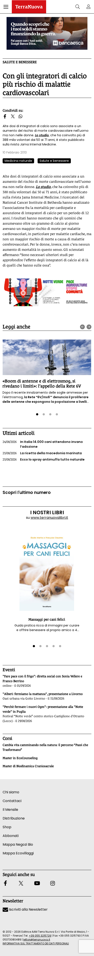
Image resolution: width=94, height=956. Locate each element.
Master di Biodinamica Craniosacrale (28, 766)
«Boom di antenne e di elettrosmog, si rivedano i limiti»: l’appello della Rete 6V (41, 383)
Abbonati (11, 835)
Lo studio (42, 135)
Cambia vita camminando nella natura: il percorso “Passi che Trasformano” (45, 747)
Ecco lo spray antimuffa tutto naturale (44, 459)
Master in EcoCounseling (20, 758)
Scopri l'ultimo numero (27, 492)
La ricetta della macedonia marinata (42, 453)
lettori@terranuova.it (36, 939)
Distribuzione (14, 818)
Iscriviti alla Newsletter (28, 909)
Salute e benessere (20, 62)
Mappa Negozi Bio (18, 844)
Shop (7, 827)
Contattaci (12, 800)
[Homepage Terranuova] (29, 6)
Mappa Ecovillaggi (18, 853)
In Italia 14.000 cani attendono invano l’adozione (43, 444)
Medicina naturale (18, 161)
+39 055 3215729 (40, 935)
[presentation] (82, 327)
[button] (6, 6)
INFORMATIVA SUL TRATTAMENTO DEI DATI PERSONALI (36, 943)
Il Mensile (10, 809)
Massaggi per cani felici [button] (46, 619)
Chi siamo (11, 792)
